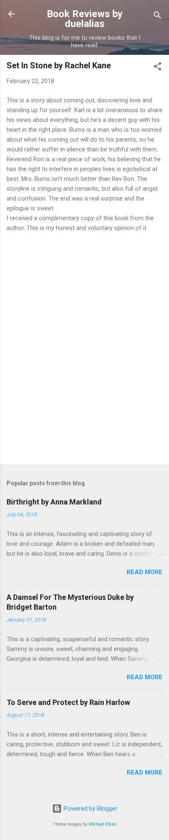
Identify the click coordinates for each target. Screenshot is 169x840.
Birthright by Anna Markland (54, 502)
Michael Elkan (102, 824)
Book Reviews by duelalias (85, 18)
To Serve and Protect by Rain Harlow (68, 702)
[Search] (157, 16)
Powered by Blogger (89, 808)
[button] (157, 67)
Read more (144, 572)
